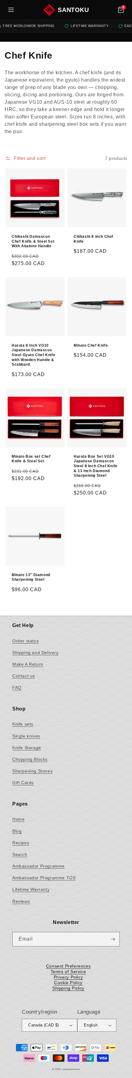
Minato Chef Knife (91, 345)
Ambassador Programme (38, 866)
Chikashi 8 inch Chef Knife (93, 239)
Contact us (23, 675)
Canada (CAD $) (43, 1025)
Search (19, 854)
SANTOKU (73, 9)
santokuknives (71, 1069)
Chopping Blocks (30, 759)
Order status (25, 640)
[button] (121, 10)
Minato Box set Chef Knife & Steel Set (31, 459)
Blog (16, 831)
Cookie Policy (68, 982)
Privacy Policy (68, 977)
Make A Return (27, 664)
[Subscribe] (112, 939)
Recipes (20, 842)
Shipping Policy (68, 988)
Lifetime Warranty (30, 889)
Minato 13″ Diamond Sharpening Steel (31, 577)
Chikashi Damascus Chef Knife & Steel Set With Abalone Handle (33, 241)
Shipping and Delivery (35, 652)
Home (18, 819)
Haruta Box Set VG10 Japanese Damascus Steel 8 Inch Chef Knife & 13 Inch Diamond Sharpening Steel (96, 466)
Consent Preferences (68, 966)
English (91, 1025)
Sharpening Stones (32, 770)
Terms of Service (68, 971)
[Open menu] (11, 10)
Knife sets (22, 724)
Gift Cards (23, 782)
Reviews (21, 901)
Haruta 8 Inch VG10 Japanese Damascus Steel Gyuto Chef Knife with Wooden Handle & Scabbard (33, 355)
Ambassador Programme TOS (44, 877)
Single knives (26, 735)
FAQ (16, 687)
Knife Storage (26, 747)
